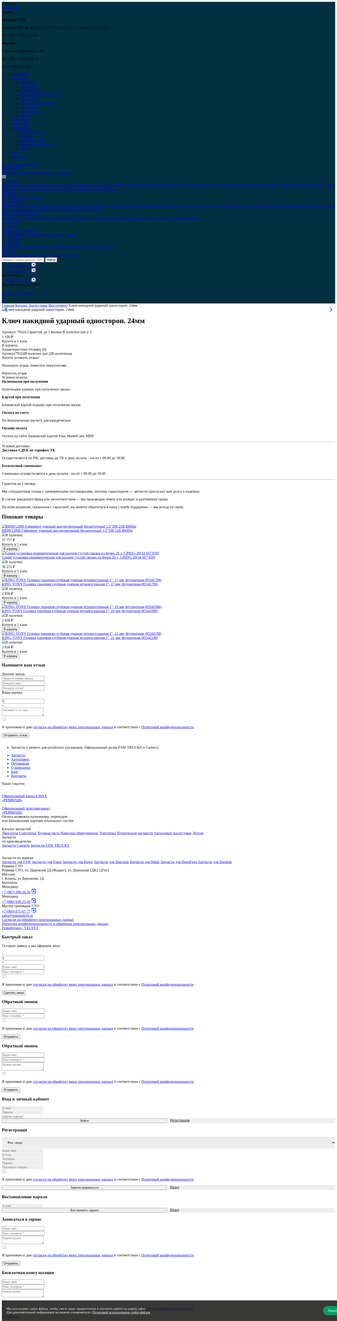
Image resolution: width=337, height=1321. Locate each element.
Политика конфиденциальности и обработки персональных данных (55, 924)
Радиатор (152, 185)
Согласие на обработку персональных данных (38, 920)
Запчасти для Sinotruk (215, 862)
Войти (33, 164)
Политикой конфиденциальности (167, 727)
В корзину (10, 345)
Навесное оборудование (39, 95)
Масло (7, 235)
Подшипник (232, 206)
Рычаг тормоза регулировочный (74, 210)
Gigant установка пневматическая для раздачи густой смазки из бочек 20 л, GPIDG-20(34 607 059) (78, 557)
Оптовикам (20, 124)
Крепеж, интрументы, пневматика (65, 218)
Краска (7, 247)
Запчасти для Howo (78, 862)
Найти (51, 260)
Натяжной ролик (106, 218)
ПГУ (5, 197)
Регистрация (23, 293)
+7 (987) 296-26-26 (16, 265)
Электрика (28, 99)
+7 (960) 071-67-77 (16, 281)
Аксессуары (29, 111)
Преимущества (32, 132)
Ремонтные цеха (33, 140)
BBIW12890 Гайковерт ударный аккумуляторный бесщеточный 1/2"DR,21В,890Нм (67, 530)
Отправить (11, 1036)
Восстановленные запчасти (23, 255)
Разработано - (20, 928)
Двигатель (28, 83)
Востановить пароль (84, 1210)
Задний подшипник (283, 206)
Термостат (285, 185)
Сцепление (29, 87)
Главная (8, 305)
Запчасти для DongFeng (178, 862)
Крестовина (129, 206)
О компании (20, 768)
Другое (25, 115)
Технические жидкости (38, 103)
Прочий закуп (57, 255)
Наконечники (150, 206)
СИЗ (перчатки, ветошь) (72, 247)
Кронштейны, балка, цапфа (23, 206)
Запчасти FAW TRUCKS (49, 845)
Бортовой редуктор (104, 206)
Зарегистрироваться (84, 1187)
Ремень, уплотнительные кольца (145, 218)
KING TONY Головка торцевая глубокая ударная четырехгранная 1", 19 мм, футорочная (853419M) (80, 611)
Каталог (21, 305)
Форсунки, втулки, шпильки (56, 189)
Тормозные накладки (31, 210)
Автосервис (20, 120)
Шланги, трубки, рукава (99, 189)
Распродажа (20, 74)
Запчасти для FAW (16, 862)
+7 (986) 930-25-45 (16, 271)
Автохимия (29, 107)
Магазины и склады (35, 144)
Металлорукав (133, 185)
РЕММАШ (10, 8)
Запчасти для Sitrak (144, 862)
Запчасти (18, 755)
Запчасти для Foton (47, 862)
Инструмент (43, 247)
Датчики (72, 185)
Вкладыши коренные (48, 185)
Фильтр (8, 185)
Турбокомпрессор (185, 218)
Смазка (70, 235)
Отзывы (26, 136)
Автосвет (9, 226)
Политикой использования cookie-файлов (121, 1312)
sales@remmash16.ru (17, 915)
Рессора (8, 210)
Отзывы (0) (37, 349)
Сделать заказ (14, 992)
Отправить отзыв (15, 735)
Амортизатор (78, 206)
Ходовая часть (31, 91)
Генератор (29, 218)
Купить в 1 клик (14, 341)
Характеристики (15, 349)
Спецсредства (103, 247)
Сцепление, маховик (26, 197)
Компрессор (11, 218)
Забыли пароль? (13, 1116)
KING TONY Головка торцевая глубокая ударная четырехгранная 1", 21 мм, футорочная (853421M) (80, 638)
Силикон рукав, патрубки (256, 185)
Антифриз (21, 235)
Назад (174, 1187)
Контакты (18, 157)
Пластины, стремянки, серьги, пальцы (192, 206)
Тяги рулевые (56, 206)
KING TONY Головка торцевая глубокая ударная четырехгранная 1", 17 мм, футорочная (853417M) (80, 584)
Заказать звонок (14, 164)
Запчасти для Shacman (111, 862)
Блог (14, 153)
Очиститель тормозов (47, 235)
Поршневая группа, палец (100, 185)
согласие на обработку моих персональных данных (73, 727)
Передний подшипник (317, 206)
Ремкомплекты (172, 185)
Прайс (25, 148)
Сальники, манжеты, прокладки (210, 185)
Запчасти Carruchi (16, 845)
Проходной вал (255, 206)
